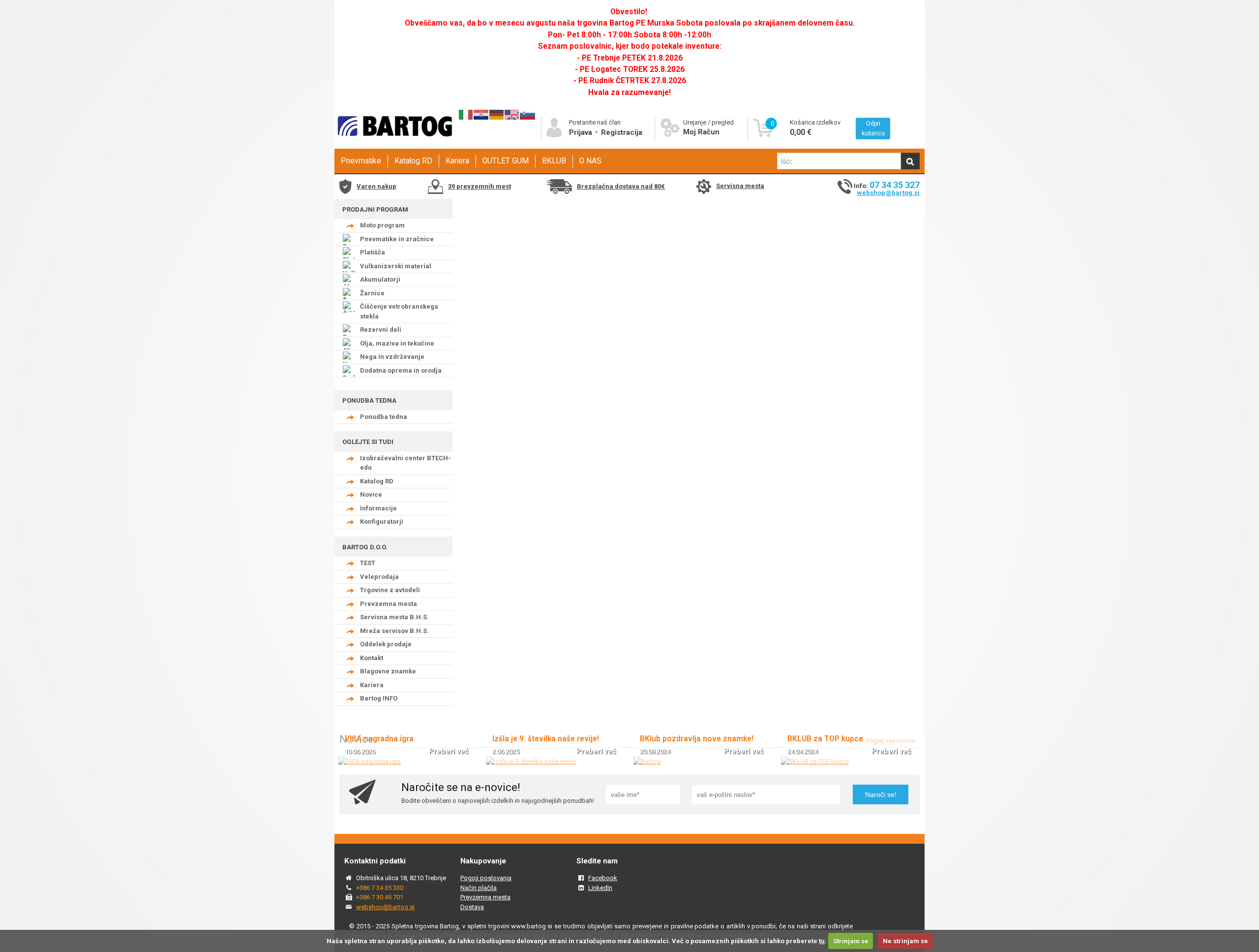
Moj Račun (701, 131)
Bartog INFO (378, 698)
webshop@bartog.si (888, 192)
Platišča (372, 252)
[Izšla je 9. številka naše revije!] (531, 761)
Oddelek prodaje (386, 644)
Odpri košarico (873, 128)
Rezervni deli (380, 329)
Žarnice (372, 293)
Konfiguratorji (381, 521)
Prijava (581, 132)
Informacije (378, 508)
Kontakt (371, 658)
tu (822, 941)
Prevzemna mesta (388, 603)
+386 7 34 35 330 (379, 887)
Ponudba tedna (383, 416)
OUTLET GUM (505, 161)
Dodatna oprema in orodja (401, 370)
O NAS (590, 161)
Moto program (382, 225)
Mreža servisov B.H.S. (394, 631)
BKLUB (554, 161)
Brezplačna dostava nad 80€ (621, 186)
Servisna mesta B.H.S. (394, 617)
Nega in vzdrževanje (392, 356)
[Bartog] (646, 761)
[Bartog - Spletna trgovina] (393, 145)
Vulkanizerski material (395, 266)
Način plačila (478, 887)
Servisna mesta (740, 186)
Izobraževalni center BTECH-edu (405, 463)
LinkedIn (600, 887)
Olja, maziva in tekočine (397, 343)
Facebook (602, 878)
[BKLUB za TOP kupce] (815, 761)
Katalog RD (413, 161)
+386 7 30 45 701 (379, 897)
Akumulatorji (380, 279)
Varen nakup (376, 186)
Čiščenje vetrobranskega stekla (399, 311)
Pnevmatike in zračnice (397, 239)
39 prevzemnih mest (479, 186)
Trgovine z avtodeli (390, 590)
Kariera (457, 161)
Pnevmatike (361, 161)
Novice (371, 494)
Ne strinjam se (905, 941)
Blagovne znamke (388, 671)
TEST (367, 563)
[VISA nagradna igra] (369, 761)
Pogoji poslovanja (485, 878)
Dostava (472, 907)
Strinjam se (851, 941)
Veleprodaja (379, 576)
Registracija (621, 132)
